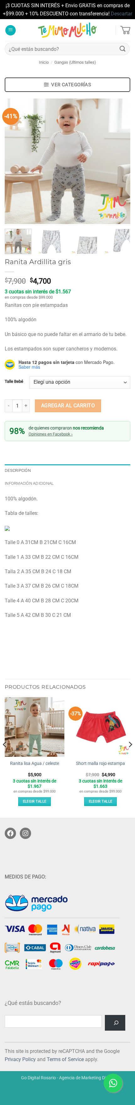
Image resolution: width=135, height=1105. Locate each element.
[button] (10, 30)
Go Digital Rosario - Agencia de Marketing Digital (67, 1078)
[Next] (120, 161)
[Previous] (15, 161)
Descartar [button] (121, 14)
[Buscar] (115, 1022)
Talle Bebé (14, 381)
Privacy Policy (20, 1059)
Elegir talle (34, 801)
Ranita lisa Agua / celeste (34, 763)
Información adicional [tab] (29, 483)
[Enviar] (122, 49)
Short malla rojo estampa (100, 763)
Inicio (44, 62)
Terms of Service (65, 1059)
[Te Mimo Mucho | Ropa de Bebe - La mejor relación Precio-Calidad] (68, 30)
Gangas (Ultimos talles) (75, 62)
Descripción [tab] (18, 470)
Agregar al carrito (68, 405)
